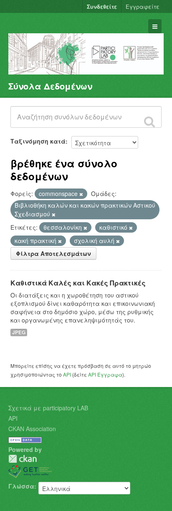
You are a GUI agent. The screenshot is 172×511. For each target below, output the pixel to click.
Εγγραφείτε (142, 6)
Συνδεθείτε (102, 6)
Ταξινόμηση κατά (38, 141)
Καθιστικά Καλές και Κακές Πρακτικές (78, 283)
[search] (149, 121)
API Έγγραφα (105, 374)
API (67, 374)
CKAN (22, 458)
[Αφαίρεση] (81, 194)
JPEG (18, 332)
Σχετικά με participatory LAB (48, 408)
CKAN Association (32, 428)
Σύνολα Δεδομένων (50, 86)
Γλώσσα (21, 486)
